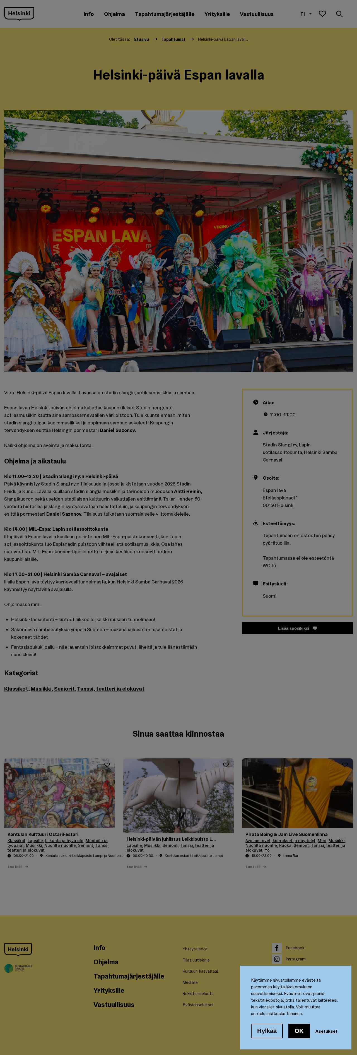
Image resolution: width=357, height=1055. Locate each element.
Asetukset (326, 1031)
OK (299, 1030)
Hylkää (267, 1030)
